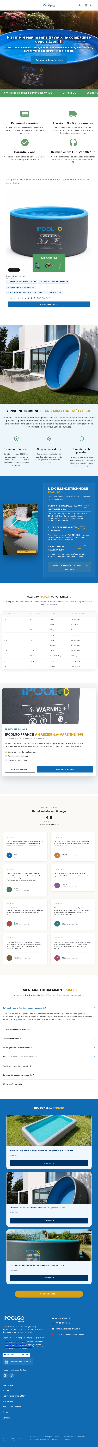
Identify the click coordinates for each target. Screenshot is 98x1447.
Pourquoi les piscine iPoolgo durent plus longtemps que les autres (41, 1150)
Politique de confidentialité (74, 1437)
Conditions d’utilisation (39, 1439)
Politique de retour (52, 1437)
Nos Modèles (9, 1401)
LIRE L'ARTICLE (49, 1163)
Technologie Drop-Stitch (14, 1396)
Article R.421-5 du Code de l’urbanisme (15, 1344)
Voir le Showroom (20, 769)
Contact (6, 1412)
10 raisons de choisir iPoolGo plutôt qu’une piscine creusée (38, 1208)
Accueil (6, 1390)
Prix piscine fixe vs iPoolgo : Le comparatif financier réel (37, 1265)
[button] (5, 5)
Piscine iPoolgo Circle (15, 276)
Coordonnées (36, 1437)
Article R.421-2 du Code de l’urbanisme (16, 1341)
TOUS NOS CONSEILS (49, 1294)
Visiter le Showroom (12, 1407)
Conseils (6, 1418)
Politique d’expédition (61, 1439)
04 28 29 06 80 (61, 1323)
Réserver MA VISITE (65, 769)
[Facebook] (11, 1375)
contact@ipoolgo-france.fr (66, 1328)
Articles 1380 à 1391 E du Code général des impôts (18, 1347)
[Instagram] (5, 1375)
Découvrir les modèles (49, 60)
